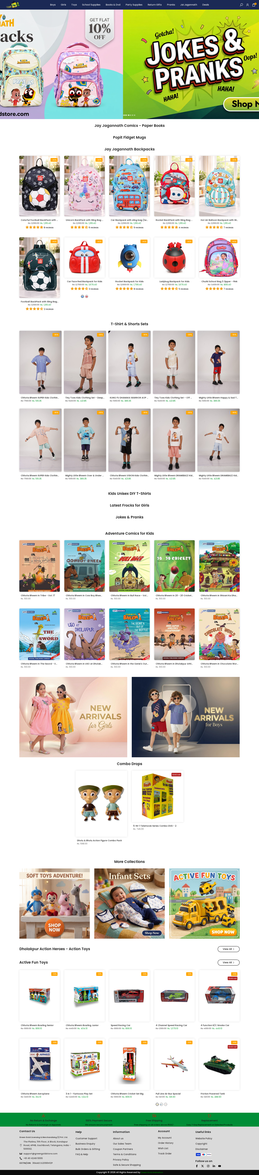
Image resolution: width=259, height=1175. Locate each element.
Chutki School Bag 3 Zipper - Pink (219, 281)
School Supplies (91, 4)
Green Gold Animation (152, 1172)
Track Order (165, 1153)
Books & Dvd (113, 4)
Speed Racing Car (120, 1025)
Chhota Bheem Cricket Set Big (127, 1093)
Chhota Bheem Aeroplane (35, 1093)
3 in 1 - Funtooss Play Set (79, 1093)
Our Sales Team (122, 1143)
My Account (165, 1137)
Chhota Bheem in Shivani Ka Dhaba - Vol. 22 (225, 595)
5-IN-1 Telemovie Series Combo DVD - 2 (154, 825)
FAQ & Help (82, 1154)
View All (227, 949)
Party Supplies (134, 4)
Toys (74, 4)
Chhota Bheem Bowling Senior (37, 1025)
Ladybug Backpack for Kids (174, 281)
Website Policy (203, 1138)
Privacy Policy (121, 1159)
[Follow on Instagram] (208, 1166)
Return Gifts (155, 4)
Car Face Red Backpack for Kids (84, 281)
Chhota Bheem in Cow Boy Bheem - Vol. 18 (89, 595)
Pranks (171, 4)
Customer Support (86, 1138)
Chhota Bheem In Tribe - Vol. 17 (38, 595)
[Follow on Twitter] (202, 1166)
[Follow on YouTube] (219, 1166)
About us (118, 1138)
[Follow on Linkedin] (214, 1166)
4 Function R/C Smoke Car (215, 1025)
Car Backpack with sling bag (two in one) (133, 220)
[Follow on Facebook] (196, 1166)
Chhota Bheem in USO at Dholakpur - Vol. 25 (90, 663)
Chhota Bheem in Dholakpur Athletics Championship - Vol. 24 (189, 663)
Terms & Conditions (124, 1154)
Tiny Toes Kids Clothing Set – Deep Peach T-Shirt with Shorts (98, 397)
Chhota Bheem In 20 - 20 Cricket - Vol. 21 (178, 595)
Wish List (163, 1148)
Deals (205, 4)
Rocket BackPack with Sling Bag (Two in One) (180, 220)
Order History (165, 1143)
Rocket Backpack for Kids (129, 281)
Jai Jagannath (188, 4)
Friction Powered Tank (213, 1093)
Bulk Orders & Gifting (88, 1149)
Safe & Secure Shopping (127, 1164)
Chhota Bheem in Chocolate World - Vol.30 (224, 663)
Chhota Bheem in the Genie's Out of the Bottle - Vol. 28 (141, 663)
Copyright (201, 1143)
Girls (63, 4)
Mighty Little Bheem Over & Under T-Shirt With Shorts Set (96, 475)
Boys (53, 4)
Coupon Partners (123, 1149)
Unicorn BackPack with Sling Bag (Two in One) (91, 220)
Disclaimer (201, 1149)
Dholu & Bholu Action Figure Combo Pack (99, 840)
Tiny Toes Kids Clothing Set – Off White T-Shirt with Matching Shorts (191, 397)
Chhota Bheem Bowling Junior (82, 1025)
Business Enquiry (85, 1143)
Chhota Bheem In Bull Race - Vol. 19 (130, 595)
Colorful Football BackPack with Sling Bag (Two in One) (51, 220)
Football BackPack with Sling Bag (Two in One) (46, 301)
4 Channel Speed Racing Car (171, 1025)
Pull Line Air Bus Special (168, 1093)
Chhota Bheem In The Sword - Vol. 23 (41, 663)
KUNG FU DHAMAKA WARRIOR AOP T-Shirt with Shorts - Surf (142, 397)
